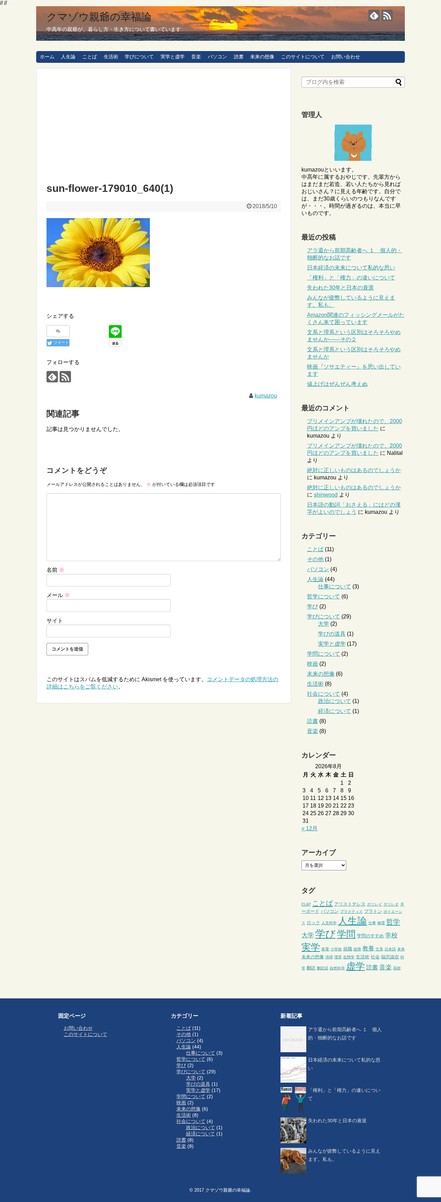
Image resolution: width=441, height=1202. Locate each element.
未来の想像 (262, 56)
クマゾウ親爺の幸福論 (99, 16)
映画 (312, 664)
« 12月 (309, 828)
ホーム (47, 56)
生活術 (111, 56)
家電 (325, 949)
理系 (338, 957)
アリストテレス (350, 904)
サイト (55, 621)
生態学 (349, 957)
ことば (89, 56)
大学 (323, 624)
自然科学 (337, 968)
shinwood (326, 495)
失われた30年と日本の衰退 (340, 288)
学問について (323, 654)
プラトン (373, 911)
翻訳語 (322, 968)
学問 (346, 934)
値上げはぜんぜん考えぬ (337, 384)
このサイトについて (303, 56)
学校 (391, 935)
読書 (239, 56)
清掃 (329, 957)
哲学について (323, 596)
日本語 (390, 949)
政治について (334, 701)
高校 (397, 968)
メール (58, 595)
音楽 (196, 56)
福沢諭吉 (390, 956)
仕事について (334, 586)
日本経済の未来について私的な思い (351, 268)
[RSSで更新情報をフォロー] (387, 15)
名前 (55, 570)
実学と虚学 (173, 56)
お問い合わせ (345, 56)
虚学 (355, 966)
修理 (381, 923)
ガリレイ (374, 904)
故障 (357, 949)
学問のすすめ (370, 935)
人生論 (68, 56)
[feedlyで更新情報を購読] (374, 15)
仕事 (372, 923)
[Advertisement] (164, 123)
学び (312, 606)
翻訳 (311, 967)
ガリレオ (391, 904)
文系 (379, 949)
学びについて (139, 56)
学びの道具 (332, 634)
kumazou (266, 396)
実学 (310, 947)
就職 (347, 948)
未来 (401, 949)
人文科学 (329, 923)
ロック (313, 922)
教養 (368, 948)
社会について (323, 694)
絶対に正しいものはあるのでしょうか (354, 470)
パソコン (217, 56)
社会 (375, 956)
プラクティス (351, 911)
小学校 (336, 949)
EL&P (306, 904)
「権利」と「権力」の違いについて (351, 278)
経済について (334, 711)
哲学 (393, 922)
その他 (315, 559)
